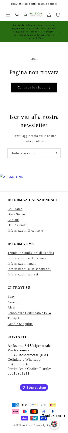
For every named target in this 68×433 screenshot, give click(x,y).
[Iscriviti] (55, 153)
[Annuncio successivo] (61, 31)
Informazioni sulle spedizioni (29, 269)
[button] (8, 14)
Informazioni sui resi (23, 274)
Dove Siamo (16, 214)
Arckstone (28, 425)
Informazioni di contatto (25, 230)
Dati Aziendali (18, 225)
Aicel (11, 307)
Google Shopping (20, 324)
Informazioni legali (22, 263)
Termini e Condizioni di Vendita (31, 253)
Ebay (11, 296)
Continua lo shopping (34, 87)
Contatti (13, 220)
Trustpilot (15, 318)
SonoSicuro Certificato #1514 (29, 313)
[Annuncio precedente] (7, 31)
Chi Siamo (15, 209)
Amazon (13, 302)
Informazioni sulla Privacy (27, 258)
